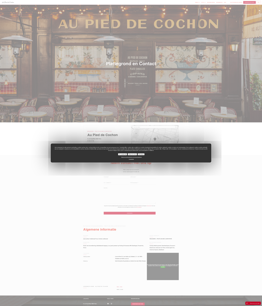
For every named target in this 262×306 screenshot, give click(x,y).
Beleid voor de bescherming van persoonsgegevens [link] (131, 157)
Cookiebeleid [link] (131, 159)
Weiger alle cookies (132, 154)
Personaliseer (141, 154)
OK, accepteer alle (122, 154)
